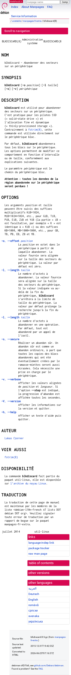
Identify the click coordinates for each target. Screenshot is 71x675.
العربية (32, 588)
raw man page (37, 553)
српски (33, 610)
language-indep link (41, 542)
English (33, 599)
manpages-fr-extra (32, 21)
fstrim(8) (35, 129)
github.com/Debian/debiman (49, 665)
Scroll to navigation (17, 31)
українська (35, 621)
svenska (33, 616)
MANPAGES (16, 1)
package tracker (38, 548)
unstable (16, 21)
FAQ (49, 7)
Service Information (24, 16)
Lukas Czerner (14, 438)
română (33, 605)
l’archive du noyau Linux (28, 483)
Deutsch (33, 594)
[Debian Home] (4, 7)
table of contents (41, 563)
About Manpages (32, 7)
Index (14, 7)
